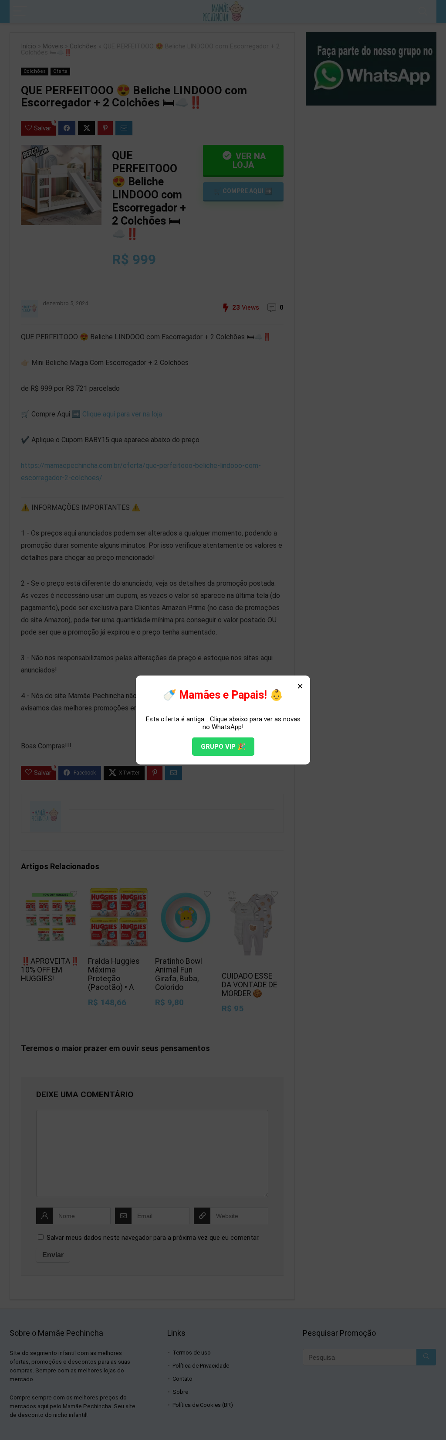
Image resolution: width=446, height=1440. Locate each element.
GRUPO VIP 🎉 (223, 747)
